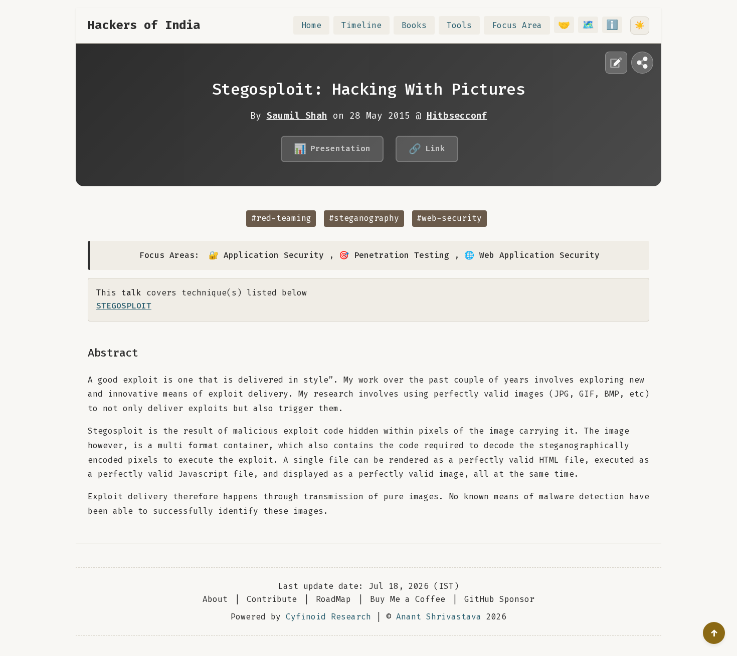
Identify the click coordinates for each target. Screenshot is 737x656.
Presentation (332, 148)
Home (311, 25)
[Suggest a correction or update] (616, 63)
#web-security (449, 218)
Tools (459, 25)
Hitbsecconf (457, 116)
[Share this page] (642, 63)
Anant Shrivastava (438, 616)
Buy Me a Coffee (407, 599)
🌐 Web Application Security (532, 255)
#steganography (364, 218)
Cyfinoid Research (328, 616)
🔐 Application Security (266, 255)
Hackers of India (144, 25)
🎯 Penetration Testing (394, 255)
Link (427, 148)
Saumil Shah (297, 116)
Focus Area (517, 25)
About (215, 599)
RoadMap (333, 599)
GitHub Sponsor (499, 599)
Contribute (272, 599)
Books (414, 25)
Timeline (361, 25)
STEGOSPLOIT (123, 305)
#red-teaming (281, 218)
